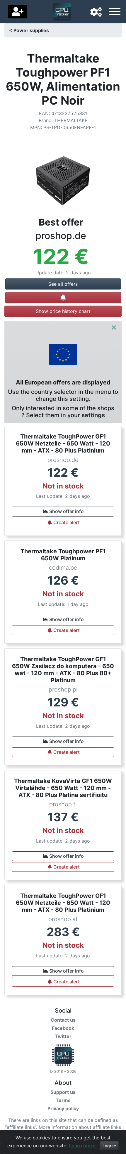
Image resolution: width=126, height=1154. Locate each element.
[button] (96, 12)
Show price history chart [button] (63, 311)
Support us (63, 1092)
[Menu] (114, 12)
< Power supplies (29, 30)
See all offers (63, 284)
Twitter (63, 1036)
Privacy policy (63, 1108)
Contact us (63, 1020)
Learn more (82, 1145)
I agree (109, 1145)
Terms (63, 1100)
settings (93, 415)
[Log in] (17, 11)
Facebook (63, 1028)
